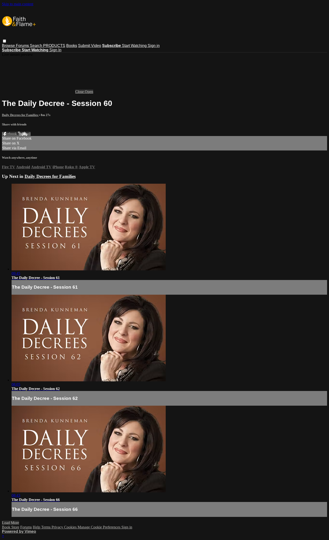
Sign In (55, 50)
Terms (46, 527)
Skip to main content (17, 4)
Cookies (71, 527)
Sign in (154, 46)
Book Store (10, 527)
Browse (9, 46)
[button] (4, 41)
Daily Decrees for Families (20, 115)
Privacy (58, 527)
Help (37, 527)
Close (80, 92)
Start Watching (135, 46)
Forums (23, 46)
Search (36, 46)
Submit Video (89, 46)
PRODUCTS (54, 46)
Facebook (10, 134)
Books (71, 46)
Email (26, 134)
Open (89, 92)
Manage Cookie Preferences (99, 527)
